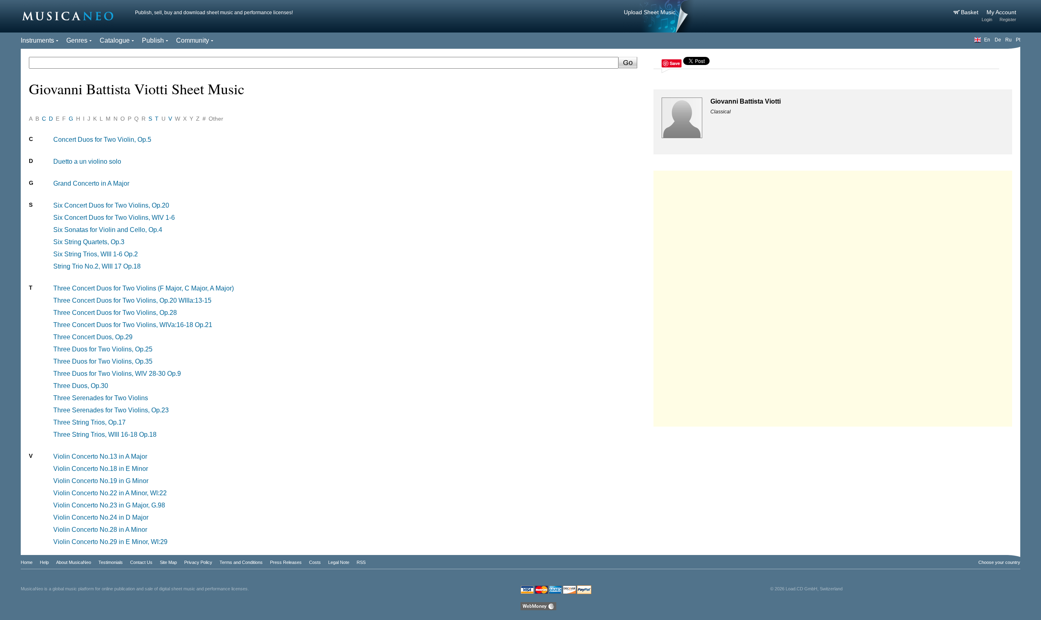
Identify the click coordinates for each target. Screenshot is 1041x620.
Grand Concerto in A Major (91, 183)
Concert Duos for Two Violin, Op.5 (102, 139)
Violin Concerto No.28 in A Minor (100, 529)
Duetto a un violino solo (87, 161)
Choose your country (999, 562)
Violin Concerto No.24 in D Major (100, 517)
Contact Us (141, 562)
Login (987, 19)
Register (1008, 19)
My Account (1001, 12)
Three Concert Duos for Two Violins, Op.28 (115, 312)
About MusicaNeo (73, 562)
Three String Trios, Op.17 (89, 422)
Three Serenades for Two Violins (100, 398)
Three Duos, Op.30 (80, 385)
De (998, 40)
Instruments (37, 40)
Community (192, 40)
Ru (1008, 40)
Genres (76, 40)
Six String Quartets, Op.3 (88, 241)
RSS (361, 562)
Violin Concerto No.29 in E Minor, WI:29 (110, 541)
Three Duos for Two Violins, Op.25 (102, 349)
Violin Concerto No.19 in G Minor (100, 480)
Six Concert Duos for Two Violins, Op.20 (111, 205)
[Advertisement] (833, 296)
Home (27, 562)
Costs (315, 562)
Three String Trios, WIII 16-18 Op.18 (105, 434)
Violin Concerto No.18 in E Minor (100, 468)
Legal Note (338, 562)
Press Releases (286, 562)
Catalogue (115, 40)
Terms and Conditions (241, 562)
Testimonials (110, 562)
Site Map (168, 562)
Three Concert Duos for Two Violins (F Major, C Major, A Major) (143, 288)
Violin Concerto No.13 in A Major (100, 456)
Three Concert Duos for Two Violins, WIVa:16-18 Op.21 (132, 324)
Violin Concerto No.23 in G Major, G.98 (109, 505)
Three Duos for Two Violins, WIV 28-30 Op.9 (117, 373)
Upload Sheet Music (649, 12)
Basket (970, 12)
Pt (1018, 40)
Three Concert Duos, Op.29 (93, 337)
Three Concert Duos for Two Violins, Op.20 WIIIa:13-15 (132, 300)
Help (44, 562)
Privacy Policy (198, 562)
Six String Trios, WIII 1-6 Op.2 (95, 254)
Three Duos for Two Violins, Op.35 (102, 361)
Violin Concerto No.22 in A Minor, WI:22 (110, 493)
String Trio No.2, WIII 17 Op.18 (97, 266)
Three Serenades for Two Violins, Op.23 (111, 410)
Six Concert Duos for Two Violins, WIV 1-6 (114, 217)
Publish (153, 40)
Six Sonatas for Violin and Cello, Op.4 (107, 229)
